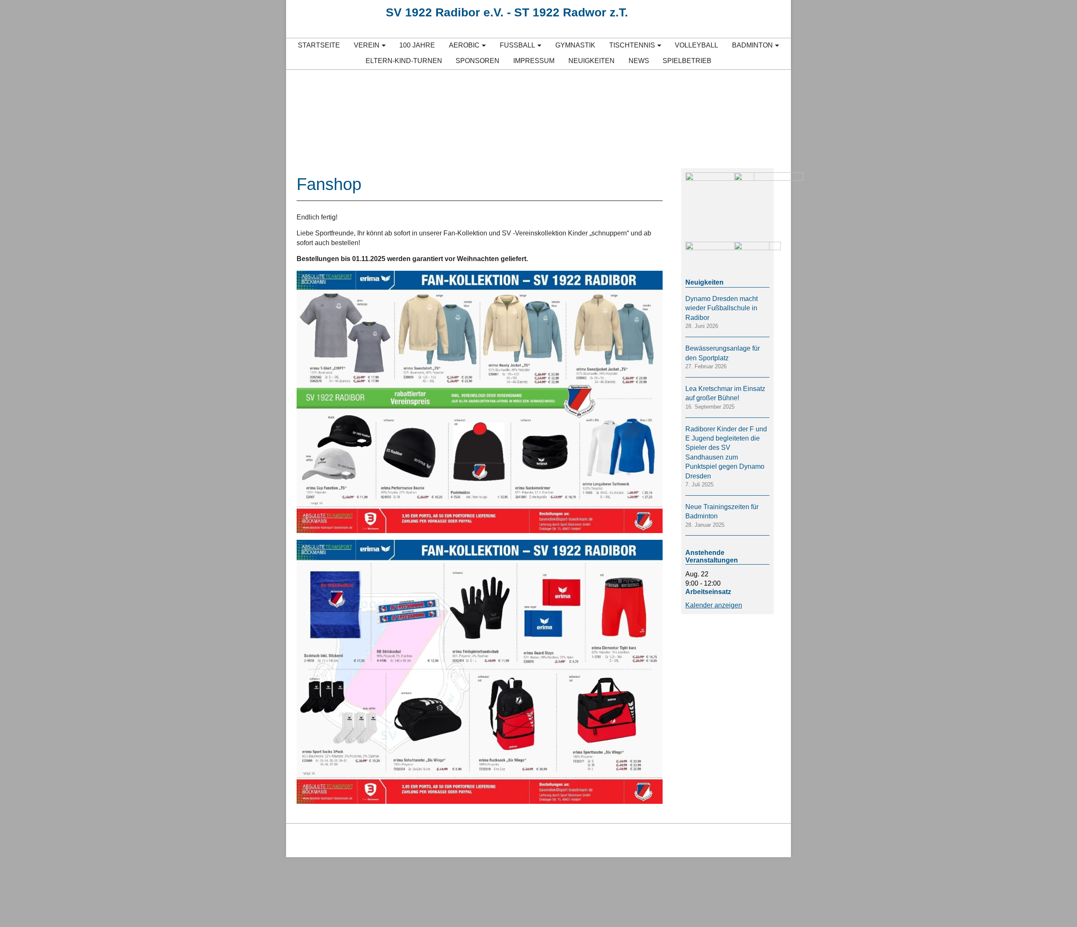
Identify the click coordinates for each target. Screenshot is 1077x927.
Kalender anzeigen (713, 605)
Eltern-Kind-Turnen (404, 60)
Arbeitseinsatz (708, 591)
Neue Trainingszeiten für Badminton (722, 511)
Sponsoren (477, 60)
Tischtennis (632, 45)
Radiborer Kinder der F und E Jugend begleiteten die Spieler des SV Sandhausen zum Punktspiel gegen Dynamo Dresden (726, 452)
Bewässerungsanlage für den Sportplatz (722, 353)
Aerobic (464, 45)
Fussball (517, 45)
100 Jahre (417, 45)
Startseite (319, 45)
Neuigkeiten (591, 60)
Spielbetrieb (687, 60)
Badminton (752, 45)
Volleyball (696, 45)
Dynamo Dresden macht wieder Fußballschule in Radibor (721, 308)
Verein (366, 45)
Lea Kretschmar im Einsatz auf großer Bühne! (725, 393)
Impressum (533, 60)
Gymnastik (575, 45)
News (639, 60)
